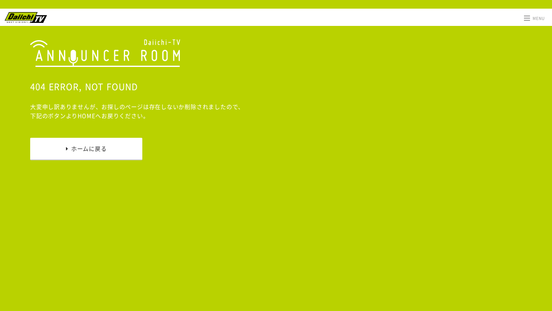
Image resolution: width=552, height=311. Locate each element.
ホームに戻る (87, 148)
